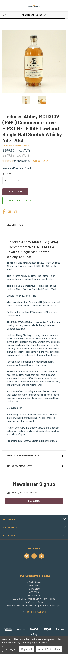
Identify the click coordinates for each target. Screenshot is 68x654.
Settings (10, 649)
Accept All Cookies (49, 649)
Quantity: (7, 173)
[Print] (15, 211)
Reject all (26, 649)
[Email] (9, 211)
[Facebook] (4, 211)
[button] (39, 161)
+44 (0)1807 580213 (35, 612)
